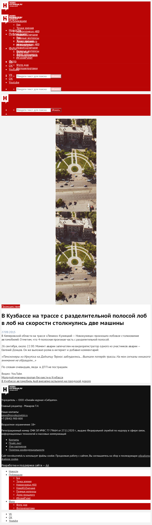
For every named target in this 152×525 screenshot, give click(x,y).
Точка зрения (25, 28)
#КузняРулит (24, 57)
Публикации (18, 34)
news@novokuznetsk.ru (14, 415)
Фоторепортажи (27, 68)
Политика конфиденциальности (26, 449)
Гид (18, 37)
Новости (15, 30)
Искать (56, 76)
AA (47, 465)
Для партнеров (17, 446)
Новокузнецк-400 (27, 31)
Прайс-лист (15, 443)
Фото (12, 48)
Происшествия (10, 306)
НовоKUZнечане (27, 34)
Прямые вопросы (27, 38)
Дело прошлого (26, 54)
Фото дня (22, 65)
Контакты (14, 439)
